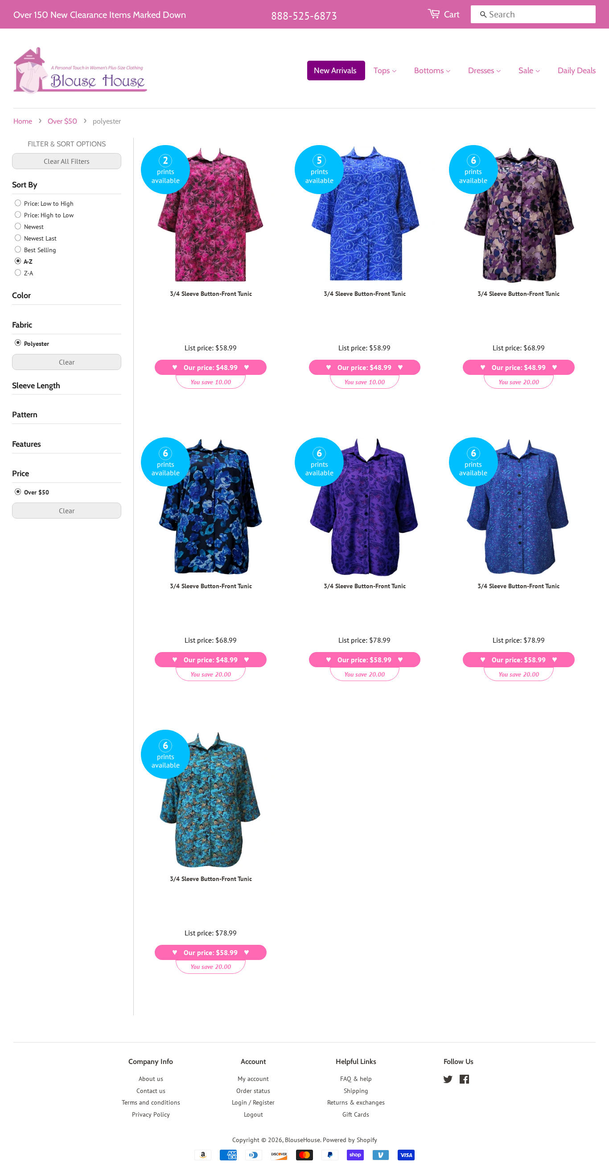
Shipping (356, 1091)
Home (22, 121)
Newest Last (39, 238)
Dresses (482, 70)
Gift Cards (355, 1114)
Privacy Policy (151, 1114)
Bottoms (429, 70)
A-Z (27, 262)
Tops (382, 70)
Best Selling (39, 250)
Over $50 (62, 121)
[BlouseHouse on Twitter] (448, 1081)
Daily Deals (577, 70)
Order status (253, 1091)
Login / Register (253, 1102)
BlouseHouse (302, 1140)
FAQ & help (356, 1079)
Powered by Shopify (350, 1140)
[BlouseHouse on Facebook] (464, 1081)
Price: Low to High (48, 203)
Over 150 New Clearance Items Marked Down (99, 14)
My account (253, 1079)
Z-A (27, 273)
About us (151, 1079)
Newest (33, 227)
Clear (66, 361)
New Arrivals (335, 70)
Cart (452, 14)
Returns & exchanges (356, 1102)
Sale (526, 70)
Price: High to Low (48, 215)
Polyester (35, 344)
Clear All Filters (67, 161)
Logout (253, 1114)
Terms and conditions (151, 1102)
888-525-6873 (304, 16)
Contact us (150, 1091)
